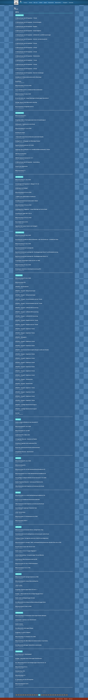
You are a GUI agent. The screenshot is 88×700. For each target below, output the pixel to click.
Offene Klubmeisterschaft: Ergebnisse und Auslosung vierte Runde (29, 486)
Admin (56, 698)
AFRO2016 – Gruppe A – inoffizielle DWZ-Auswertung (26, 311)
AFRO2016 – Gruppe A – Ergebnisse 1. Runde (25, 400)
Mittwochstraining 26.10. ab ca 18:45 (23, 192)
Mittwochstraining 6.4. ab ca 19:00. (22, 567)
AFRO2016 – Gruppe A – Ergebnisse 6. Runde (25, 341)
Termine (30, 2)
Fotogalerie (65, 2)
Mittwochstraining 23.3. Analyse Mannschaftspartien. (26, 581)
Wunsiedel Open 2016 (20, 671)
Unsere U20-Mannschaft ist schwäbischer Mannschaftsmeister (28, 89)
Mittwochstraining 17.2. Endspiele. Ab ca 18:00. (25, 636)
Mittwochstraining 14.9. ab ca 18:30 (23, 264)
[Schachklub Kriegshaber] (16, 2)
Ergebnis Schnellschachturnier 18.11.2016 (24, 145)
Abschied (17, 413)
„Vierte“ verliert (18, 585)
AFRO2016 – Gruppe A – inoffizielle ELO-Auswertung (26, 316)
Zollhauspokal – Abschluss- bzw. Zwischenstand (25, 619)
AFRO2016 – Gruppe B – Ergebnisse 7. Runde (25, 328)
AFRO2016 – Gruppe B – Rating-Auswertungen (25, 290)
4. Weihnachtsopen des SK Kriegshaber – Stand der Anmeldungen (29, 72)
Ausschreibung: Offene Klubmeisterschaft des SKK (26, 559)
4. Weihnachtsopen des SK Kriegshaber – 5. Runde (26, 43)
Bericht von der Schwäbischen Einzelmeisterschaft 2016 (27, 499)
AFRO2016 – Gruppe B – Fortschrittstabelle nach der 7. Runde (28, 299)
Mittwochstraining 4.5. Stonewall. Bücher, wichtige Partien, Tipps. (29, 529)
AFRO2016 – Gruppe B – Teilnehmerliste (24, 383)
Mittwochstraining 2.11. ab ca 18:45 (23, 179)
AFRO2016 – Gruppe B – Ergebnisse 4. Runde (25, 375)
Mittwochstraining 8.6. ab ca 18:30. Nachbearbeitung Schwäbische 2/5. (30, 473)
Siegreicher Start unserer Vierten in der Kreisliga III (26, 226)
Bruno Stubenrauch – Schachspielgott (23, 654)
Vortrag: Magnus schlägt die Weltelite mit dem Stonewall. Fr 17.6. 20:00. (30, 477)
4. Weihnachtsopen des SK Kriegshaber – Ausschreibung (27, 162)
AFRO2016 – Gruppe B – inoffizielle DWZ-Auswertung (26, 307)
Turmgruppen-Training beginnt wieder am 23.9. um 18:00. (27, 260)
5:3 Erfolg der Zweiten (20, 132)
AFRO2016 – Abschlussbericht (22, 286)
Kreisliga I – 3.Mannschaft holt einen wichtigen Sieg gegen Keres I (29, 593)
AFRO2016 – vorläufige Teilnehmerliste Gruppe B (25, 408)
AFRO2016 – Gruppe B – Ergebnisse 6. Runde (25, 345)
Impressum (70, 698)
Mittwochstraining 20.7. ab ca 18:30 (23, 426)
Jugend (45, 2)
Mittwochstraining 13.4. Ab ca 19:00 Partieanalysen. (26, 563)
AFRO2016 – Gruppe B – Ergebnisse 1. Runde (25, 387)
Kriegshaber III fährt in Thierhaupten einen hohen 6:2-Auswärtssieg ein (30, 120)
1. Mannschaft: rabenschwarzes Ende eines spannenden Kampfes (29, 136)
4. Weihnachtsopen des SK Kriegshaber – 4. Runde (26, 51)
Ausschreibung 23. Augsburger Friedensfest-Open (26, 508)
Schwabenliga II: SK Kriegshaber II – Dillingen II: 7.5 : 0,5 (27, 184)
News (21, 2)
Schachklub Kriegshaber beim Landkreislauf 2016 (26, 443)
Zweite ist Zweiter (19, 624)
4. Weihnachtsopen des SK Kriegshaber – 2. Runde (26, 64)
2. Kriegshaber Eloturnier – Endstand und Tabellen (26, 439)
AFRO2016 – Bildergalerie (20, 337)
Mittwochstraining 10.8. (20, 282)
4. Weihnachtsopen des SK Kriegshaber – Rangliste (26, 26)
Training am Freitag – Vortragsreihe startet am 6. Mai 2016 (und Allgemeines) (31, 538)
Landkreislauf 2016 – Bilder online (22, 434)
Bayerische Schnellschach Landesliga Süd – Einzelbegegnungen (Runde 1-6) (31, 256)
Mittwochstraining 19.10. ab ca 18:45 (23, 205)
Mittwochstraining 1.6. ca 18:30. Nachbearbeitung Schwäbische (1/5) (30, 495)
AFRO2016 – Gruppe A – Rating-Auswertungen (25, 295)
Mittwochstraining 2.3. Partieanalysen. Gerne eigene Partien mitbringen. (30, 615)
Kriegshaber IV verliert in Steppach (22, 632)
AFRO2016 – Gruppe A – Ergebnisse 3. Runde (25, 354)
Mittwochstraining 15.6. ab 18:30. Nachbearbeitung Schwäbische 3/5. (30, 469)
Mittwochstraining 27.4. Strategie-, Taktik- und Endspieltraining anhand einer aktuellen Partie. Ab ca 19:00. (38, 542)
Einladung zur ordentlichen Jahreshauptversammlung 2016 (28, 269)
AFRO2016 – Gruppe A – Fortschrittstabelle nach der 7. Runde (28, 303)
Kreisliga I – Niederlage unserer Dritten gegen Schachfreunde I (28, 658)
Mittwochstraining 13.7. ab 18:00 (22, 430)
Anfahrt (40, 2)
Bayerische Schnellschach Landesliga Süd (24, 248)
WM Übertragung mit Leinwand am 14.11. (24, 158)
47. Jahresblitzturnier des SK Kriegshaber (24, 679)
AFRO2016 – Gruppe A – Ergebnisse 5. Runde (25, 370)
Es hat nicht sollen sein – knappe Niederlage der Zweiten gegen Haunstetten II (32, 98)
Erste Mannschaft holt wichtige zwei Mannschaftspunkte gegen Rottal (30, 602)
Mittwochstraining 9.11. (20, 170)
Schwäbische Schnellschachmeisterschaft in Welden (26, 200)
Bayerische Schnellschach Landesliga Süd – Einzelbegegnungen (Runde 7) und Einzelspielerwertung (36, 252)
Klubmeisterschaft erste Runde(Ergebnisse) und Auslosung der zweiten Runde (32, 534)
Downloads (71, 2)
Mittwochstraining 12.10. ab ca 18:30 (23, 217)
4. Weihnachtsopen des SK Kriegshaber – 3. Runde (26, 68)
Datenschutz (60, 698)
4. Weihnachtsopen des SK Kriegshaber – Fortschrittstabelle (28, 22)
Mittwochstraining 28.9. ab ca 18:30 (23, 235)
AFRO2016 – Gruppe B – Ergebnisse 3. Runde (25, 358)
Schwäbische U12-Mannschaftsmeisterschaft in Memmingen (28, 77)
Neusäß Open (18, 81)
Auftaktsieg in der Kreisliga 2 (21, 188)
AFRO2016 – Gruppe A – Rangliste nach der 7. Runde (26, 324)
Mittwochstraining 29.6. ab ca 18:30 (23, 461)
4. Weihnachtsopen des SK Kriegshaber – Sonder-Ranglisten (28, 30)
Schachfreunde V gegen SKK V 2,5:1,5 (23, 213)
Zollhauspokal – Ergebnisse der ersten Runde (25, 124)
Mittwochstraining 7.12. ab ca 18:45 (23, 94)
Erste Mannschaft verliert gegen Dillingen (24, 628)
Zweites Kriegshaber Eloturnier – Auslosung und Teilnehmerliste (29, 482)
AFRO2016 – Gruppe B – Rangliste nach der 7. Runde (26, 320)
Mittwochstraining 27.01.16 (21, 666)
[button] (27, 2)
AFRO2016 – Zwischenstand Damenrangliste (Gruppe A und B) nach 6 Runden (32, 349)
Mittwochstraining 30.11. (20, 115)
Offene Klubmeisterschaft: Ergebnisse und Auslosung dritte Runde (29, 503)
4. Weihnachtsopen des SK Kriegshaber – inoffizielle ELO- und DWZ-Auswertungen (33, 35)
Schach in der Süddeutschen (21, 166)
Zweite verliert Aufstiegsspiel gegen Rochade (25, 598)
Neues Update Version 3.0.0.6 (21, 221)
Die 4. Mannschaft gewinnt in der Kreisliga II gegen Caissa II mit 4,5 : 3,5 (30, 662)
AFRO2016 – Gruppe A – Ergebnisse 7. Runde (25, 333)
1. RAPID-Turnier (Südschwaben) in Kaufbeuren (25, 196)
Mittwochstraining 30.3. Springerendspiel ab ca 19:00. (27, 576)
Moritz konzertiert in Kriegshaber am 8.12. (24, 106)
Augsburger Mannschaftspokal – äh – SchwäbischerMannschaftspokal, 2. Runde (32, 149)
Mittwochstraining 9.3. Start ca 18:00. (23, 606)
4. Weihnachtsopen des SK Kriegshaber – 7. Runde (26, 18)
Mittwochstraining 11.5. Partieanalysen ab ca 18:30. (26, 516)
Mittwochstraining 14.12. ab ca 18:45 (23, 85)
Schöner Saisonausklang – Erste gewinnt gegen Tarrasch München (29, 555)
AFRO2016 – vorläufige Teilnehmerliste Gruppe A (26, 404)
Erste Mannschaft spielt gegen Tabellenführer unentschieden (28, 645)
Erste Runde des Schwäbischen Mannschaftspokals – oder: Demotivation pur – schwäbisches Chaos (36, 239)
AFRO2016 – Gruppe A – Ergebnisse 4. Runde (25, 362)
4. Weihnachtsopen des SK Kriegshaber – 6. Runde (26, 47)
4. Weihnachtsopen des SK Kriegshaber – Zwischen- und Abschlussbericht (31, 39)
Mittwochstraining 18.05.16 (21, 520)
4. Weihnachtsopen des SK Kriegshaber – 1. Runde (26, 60)
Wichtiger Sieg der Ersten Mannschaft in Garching (26, 102)
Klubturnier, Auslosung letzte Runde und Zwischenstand (27, 447)
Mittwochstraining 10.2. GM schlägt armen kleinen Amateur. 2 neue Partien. (31, 640)
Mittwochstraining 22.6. (20, 465)
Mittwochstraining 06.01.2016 (21, 683)
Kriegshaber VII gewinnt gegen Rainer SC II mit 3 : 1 (26, 589)
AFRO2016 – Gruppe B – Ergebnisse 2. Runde (25, 396)
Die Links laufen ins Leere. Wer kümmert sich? (25, 546)
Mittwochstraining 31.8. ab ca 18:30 (23, 278)
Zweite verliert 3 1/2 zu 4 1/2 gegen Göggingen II (25, 550)
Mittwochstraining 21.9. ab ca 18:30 (23, 243)
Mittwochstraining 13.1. (20, 675)
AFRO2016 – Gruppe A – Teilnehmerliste (24, 379)
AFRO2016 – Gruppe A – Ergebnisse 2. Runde (25, 392)
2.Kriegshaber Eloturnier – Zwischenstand (24, 451)
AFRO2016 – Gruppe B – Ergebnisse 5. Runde (25, 366)
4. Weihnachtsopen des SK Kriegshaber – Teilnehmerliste (27, 56)
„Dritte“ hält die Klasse (20, 512)
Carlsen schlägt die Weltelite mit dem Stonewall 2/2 (26, 422)
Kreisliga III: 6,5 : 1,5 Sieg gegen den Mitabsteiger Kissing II (27, 141)
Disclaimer (66, 698)
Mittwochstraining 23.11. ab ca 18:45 (23, 128)
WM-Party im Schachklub (20, 153)
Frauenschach (51, 2)
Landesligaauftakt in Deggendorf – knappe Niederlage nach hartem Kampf (31, 209)
